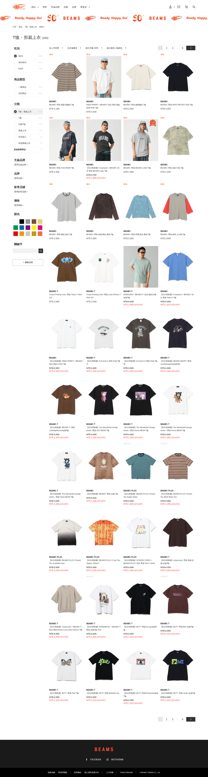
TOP (14, 27)
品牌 (74, 7)
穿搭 (45, 7)
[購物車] (186, 7)
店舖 (66, 7)
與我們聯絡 (62, 772)
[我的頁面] (172, 7)
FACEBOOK (95, 759)
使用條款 (77, 772)
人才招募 (109, 772)
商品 (20, 27)
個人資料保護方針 (91, 772)
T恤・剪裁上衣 (31, 27)
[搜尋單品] (194, 7)
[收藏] (179, 7)
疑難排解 (51, 772)
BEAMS (18, 7)
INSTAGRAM (117, 759)
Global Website (126, 772)
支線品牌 (55, 7)
